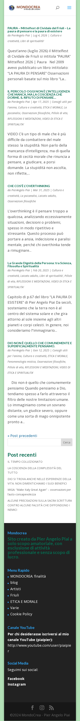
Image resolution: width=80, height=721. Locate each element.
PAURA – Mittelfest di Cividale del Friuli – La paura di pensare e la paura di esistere (39, 29)
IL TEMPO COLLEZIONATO (25, 461)
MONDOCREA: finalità (28, 576)
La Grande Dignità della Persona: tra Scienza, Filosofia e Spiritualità (40, 264)
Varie (14, 607)
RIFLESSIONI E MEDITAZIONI (24, 118)
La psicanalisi (28, 196)
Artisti (15, 588)
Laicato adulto (47, 196)
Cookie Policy (21, 614)
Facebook (16, 678)
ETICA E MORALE (53, 107)
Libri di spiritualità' (32, 41)
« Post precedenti (22, 435)
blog (14, 582)
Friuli (14, 595)
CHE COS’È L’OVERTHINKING (29, 186)
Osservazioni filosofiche (36, 113)
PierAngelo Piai (20, 35)
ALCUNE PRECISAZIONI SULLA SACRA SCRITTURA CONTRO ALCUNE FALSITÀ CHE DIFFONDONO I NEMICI (40, 505)
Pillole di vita (59, 113)
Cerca (66, 442)
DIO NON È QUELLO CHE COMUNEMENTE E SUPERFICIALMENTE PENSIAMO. (40, 344)
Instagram (17, 684)
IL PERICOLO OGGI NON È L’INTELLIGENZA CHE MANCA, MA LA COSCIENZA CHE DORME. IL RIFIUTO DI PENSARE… (39, 94)
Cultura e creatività (30, 107)
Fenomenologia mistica (22, 361)
